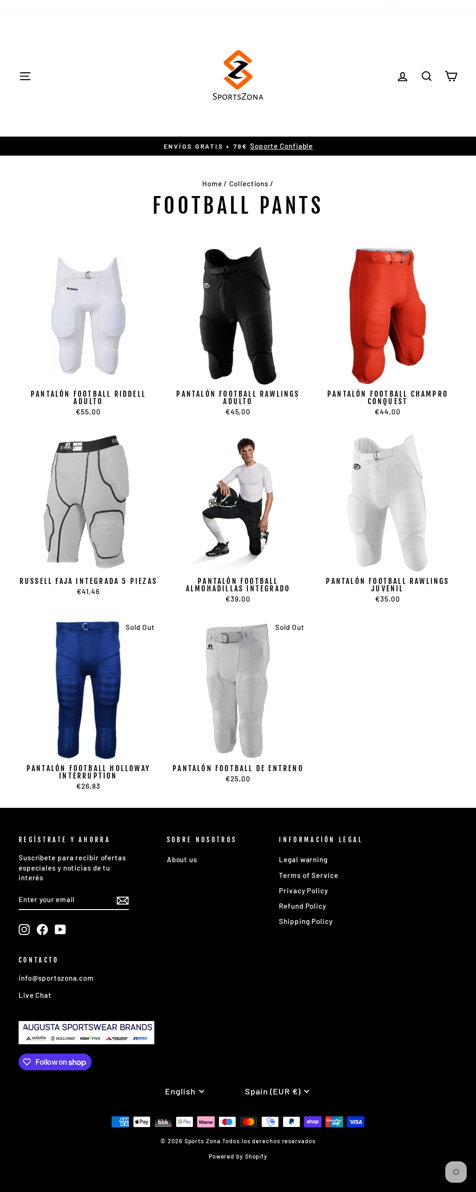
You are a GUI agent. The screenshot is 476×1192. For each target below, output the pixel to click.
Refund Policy (302, 906)
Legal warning (303, 859)
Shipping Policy (306, 921)
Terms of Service (308, 875)
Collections (248, 183)
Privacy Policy (303, 890)
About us (182, 859)
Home (212, 183)
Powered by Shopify (238, 1156)
